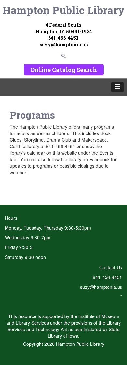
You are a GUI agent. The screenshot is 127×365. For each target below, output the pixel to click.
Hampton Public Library (64, 10)
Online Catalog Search (63, 70)
